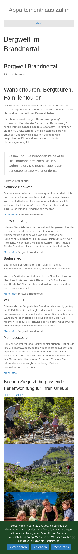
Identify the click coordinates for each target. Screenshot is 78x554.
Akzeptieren (18, 547)
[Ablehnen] (73, 537)
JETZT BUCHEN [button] (14, 395)
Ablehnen (40, 547)
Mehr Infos (11, 214)
